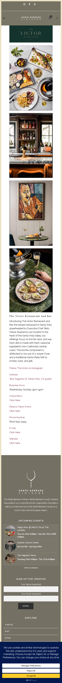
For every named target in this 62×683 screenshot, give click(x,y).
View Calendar (31, 568)
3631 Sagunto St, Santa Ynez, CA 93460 (30, 379)
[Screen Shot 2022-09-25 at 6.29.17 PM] (31, 77)
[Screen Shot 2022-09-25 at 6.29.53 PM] (31, 213)
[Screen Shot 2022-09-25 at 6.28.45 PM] (31, 34)
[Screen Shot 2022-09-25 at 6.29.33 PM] (31, 145)
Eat (7, 631)
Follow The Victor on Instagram (26, 368)
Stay (8, 638)
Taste (9, 625)
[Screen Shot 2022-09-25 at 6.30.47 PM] (31, 280)
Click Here (14, 400)
